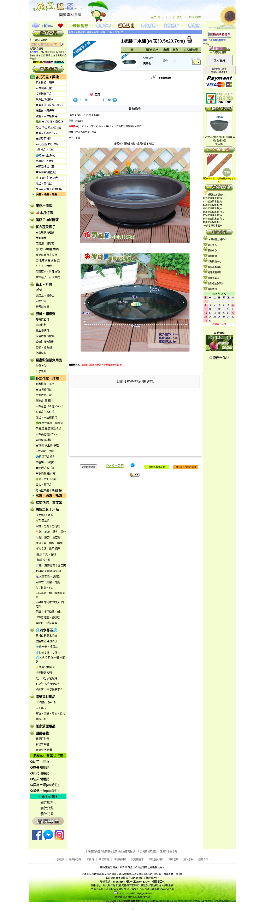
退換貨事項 (213, 278)
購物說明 (212, 256)
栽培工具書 (42, 744)
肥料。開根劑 (45, 314)
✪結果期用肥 (39, 779)
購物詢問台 (120, 859)
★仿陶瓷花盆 (44, 88)
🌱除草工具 (43, 520)
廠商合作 (203, 859)
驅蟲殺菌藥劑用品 (49, 360)
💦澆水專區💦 (46, 630)
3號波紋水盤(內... (215, 198)
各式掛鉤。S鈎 (44, 587)
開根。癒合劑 (44, 347)
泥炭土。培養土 (45, 295)
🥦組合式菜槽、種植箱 (49, 121)
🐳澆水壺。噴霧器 (47, 646)
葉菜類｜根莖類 (45, 243)
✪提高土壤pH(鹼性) (44, 785)
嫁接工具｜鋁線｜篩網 (49, 543)
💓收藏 (94, 94)
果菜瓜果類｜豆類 (46, 254)
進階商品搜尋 (38, 48)
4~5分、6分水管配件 (48, 683)
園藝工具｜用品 (47, 509)
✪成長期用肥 (39, 767)
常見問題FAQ (214, 261)
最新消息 (212, 245)
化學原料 (41, 352)
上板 (42, 52)
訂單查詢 (173, 859)
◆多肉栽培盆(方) (46, 172)
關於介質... (48, 808)
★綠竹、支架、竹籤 (48, 582)
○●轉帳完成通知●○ (217, 239)
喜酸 (60, 52)
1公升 (39, 289)
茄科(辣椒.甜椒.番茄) (48, 260)
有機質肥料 (42, 319)
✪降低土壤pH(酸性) (44, 791)
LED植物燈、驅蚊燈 (48, 617)
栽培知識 (104, 859)
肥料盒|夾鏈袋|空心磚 (48, 571)
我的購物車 (137, 859)
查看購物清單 (165, 78)
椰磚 (48, 55)
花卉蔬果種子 (45, 227)
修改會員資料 (156, 859)
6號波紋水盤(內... (216, 194)
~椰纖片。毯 (43, 559)
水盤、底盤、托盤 (46, 194)
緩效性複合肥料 (45, 341)
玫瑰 (53, 55)
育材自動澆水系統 (46, 635)
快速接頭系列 (44, 672)
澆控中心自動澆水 (46, 641)
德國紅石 (53, 52)
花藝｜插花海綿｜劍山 (49, 611)
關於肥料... (48, 802)
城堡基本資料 (214, 267)
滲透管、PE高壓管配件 (49, 689)
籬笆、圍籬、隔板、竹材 (50, 713)
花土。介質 (44, 284)
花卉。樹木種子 (45, 265)
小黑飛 (58, 55)
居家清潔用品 (45, 726)
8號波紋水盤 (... (214, 222)
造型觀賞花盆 (44, 93)
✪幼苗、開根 (39, 761)
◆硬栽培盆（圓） (46, 166)
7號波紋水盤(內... (215, 201)
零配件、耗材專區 (46, 622)
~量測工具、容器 (46, 554)
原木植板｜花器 (45, 82)
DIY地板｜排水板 (46, 702)
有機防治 (41, 365)
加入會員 (188, 859)
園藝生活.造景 (44, 749)
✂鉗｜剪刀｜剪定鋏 (48, 526)
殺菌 (38, 55)
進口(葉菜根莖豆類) (47, 249)
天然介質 (41, 301)
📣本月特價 (44, 213)
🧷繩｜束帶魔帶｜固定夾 (51, 565)
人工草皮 (41, 707)
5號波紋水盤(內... (215, 205)
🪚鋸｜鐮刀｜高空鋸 (48, 537)
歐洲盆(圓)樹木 (44, 99)
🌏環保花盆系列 (45, 155)
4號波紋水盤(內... (215, 215)
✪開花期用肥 (39, 773)
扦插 (64, 55)
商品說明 (135, 108)
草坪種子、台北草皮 (48, 277)
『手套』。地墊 (44, 515)
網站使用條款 (214, 272)
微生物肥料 (42, 330)
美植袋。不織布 (45, 160)
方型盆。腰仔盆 (45, 110)
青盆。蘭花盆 (44, 183)
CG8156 (119, 32)
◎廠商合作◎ (219, 358)
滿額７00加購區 (47, 220)
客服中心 (212, 250)
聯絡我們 (212, 289)
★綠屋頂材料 (44, 138)
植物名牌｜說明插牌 (48, 548)
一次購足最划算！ (219, 52)
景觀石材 (41, 718)
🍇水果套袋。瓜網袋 (48, 576)
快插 (47, 52)
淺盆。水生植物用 (46, 116)
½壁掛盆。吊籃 (45, 149)
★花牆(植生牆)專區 (47, 144)
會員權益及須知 (216, 283)
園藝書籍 (42, 733)
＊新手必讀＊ (48, 796)
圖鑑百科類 (42, 738)
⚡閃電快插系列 (45, 667)
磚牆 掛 (33, 58)
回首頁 (90, 859)
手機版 (60, 859)
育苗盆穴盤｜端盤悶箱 (49, 189)
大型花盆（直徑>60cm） (50, 104)
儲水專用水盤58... (215, 225)
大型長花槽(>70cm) (47, 132)
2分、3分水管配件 (46, 678)
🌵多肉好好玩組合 (47, 177)
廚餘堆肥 (41, 324)
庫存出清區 (44, 206)
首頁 (71, 32)
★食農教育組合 (45, 232)
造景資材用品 (45, 697)
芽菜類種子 (42, 237)
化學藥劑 (41, 371)
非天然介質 (42, 306)
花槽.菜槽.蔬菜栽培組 (48, 127)
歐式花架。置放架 (49, 502)
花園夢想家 (75, 859)
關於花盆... (48, 814)
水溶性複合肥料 (45, 336)
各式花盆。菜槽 (47, 77)
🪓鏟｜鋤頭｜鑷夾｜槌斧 (51, 531)
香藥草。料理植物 (48, 271)
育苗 (43, 55)
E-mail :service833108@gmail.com (134, 893)
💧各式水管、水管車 (48, 652)
